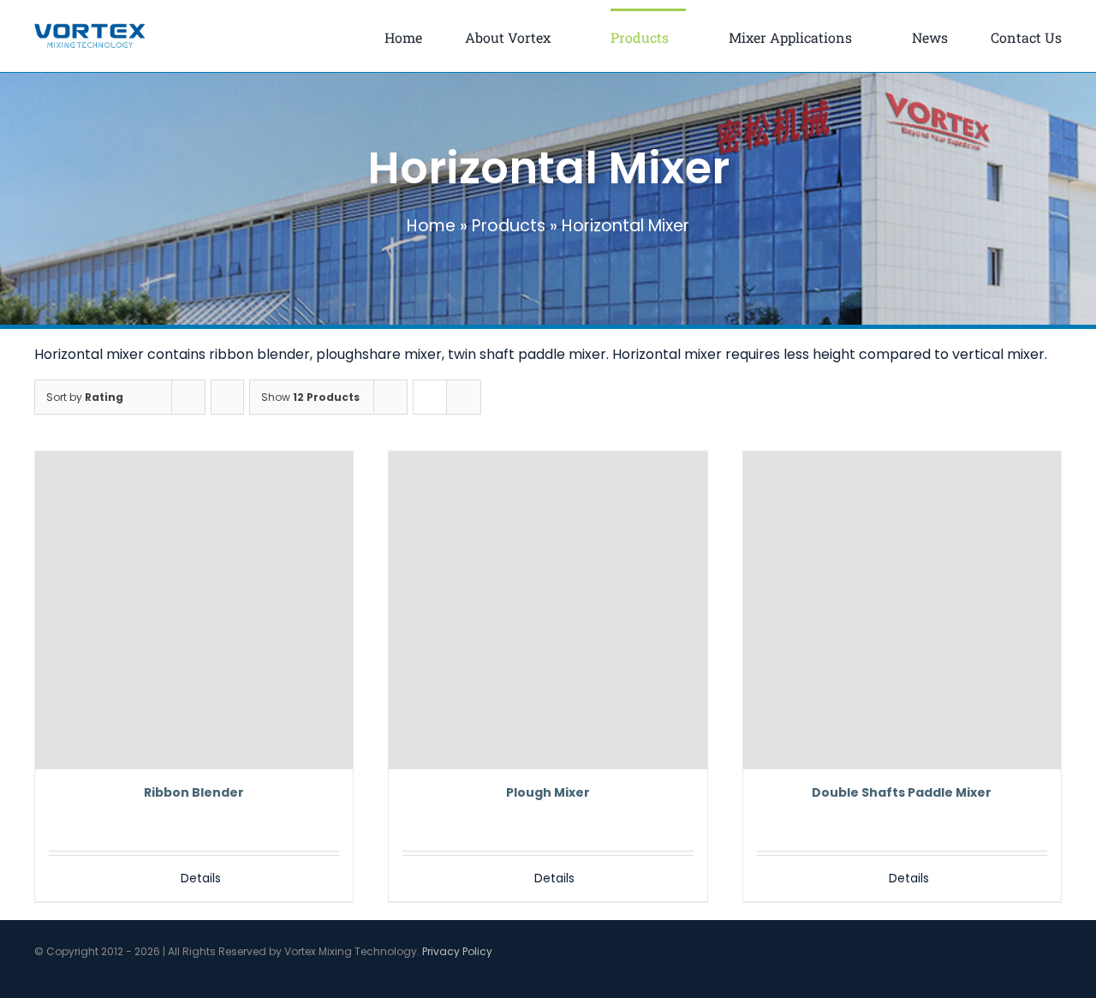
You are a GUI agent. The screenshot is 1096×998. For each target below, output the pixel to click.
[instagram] (1029, 978)
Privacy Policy (457, 951)
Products (508, 225)
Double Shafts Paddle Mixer (902, 792)
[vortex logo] (90, 29)
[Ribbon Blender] (194, 610)
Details (201, 878)
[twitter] (1002, 978)
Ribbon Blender (194, 792)
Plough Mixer (548, 792)
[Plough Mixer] (547, 610)
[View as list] (463, 397)
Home (431, 225)
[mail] (1056, 978)
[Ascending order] (227, 397)
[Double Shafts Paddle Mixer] (902, 610)
